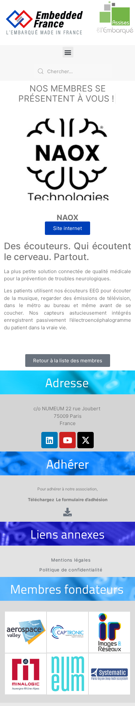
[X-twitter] (85, 440)
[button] (68, 52)
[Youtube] (67, 440)
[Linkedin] (49, 440)
